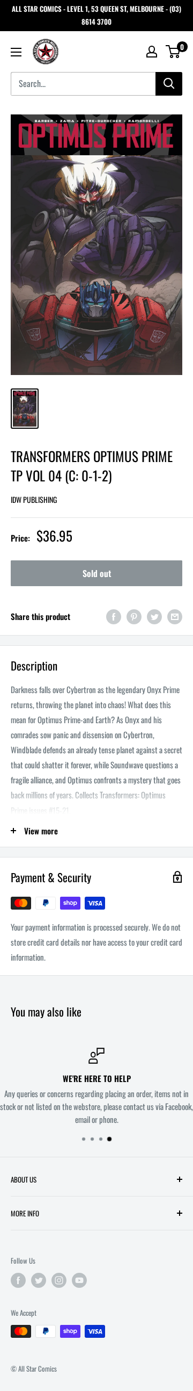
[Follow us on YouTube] (79, 1280)
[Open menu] (16, 52)
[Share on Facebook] (113, 616)
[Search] (168, 84)
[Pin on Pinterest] (134, 616)
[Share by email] (174, 616)
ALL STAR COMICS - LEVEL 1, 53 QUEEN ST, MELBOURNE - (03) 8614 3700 (96, 15)
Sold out (97, 573)
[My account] (151, 51)
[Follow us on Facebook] (18, 1280)
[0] (173, 51)
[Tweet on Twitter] (154, 616)
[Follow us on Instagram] (58, 1280)
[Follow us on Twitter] (38, 1280)
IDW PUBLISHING (34, 499)
